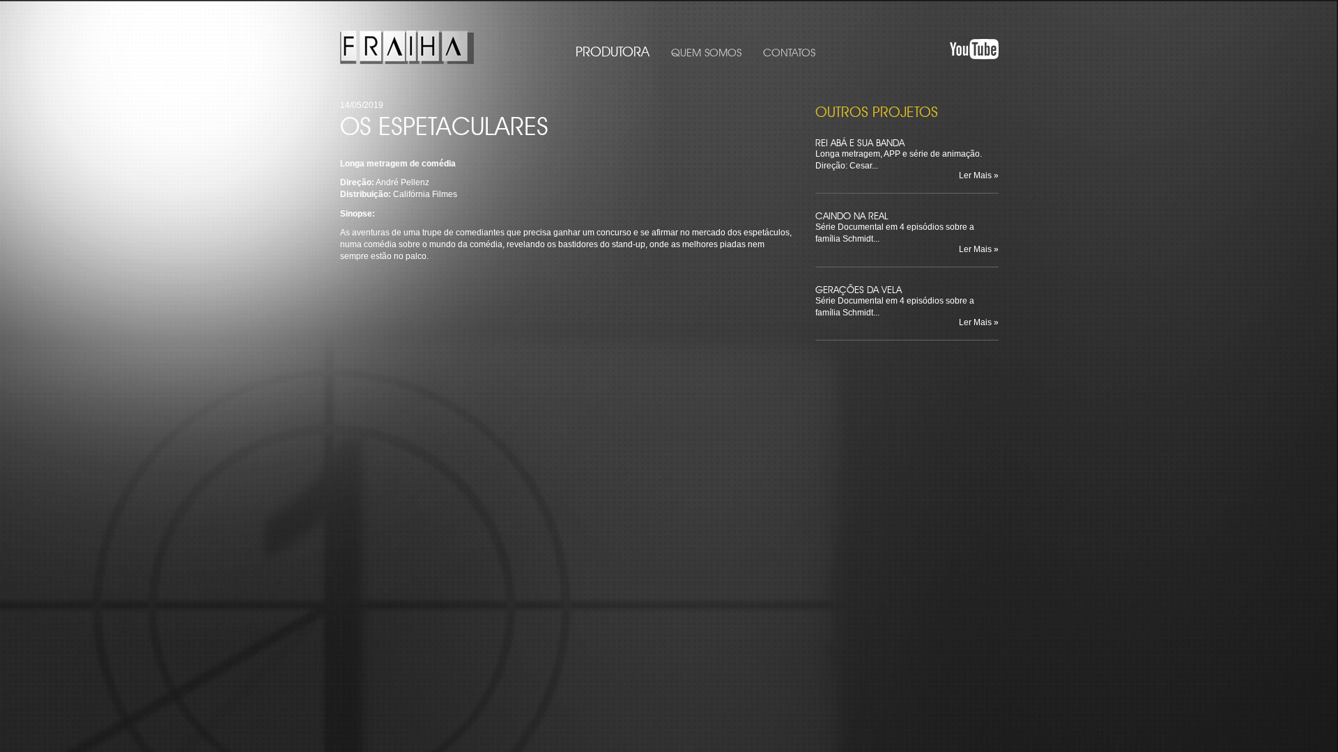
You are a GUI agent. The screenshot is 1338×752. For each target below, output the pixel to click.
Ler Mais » (979, 175)
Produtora (612, 49)
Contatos (789, 51)
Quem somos (706, 51)
